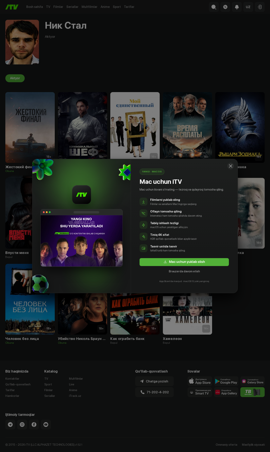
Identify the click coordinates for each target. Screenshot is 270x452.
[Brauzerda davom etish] (230, 166)
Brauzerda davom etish (184, 271)
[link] (184, 262)
